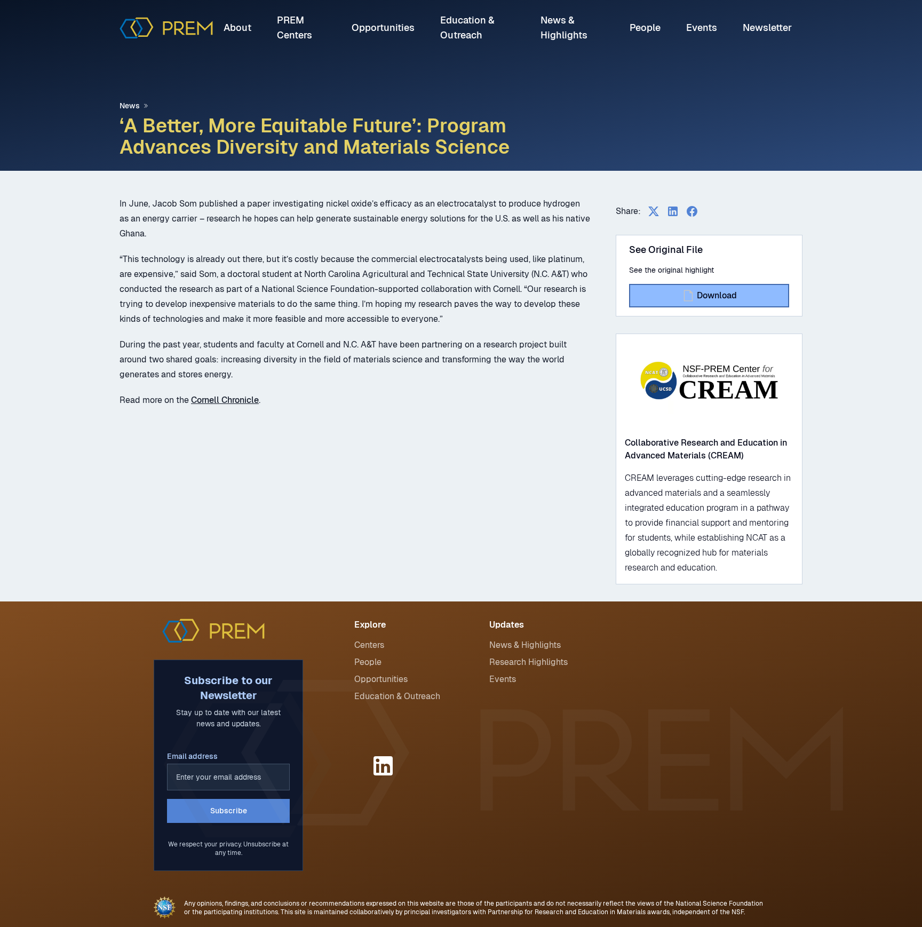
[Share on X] (653, 211)
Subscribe (228, 810)
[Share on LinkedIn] (672, 211)
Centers (369, 645)
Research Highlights (528, 662)
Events (701, 27)
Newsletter (767, 27)
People (645, 27)
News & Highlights (525, 645)
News (130, 105)
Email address (192, 756)
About (237, 27)
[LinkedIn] (384, 766)
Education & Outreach (397, 696)
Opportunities (383, 27)
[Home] (166, 28)
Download (717, 295)
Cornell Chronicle (225, 400)
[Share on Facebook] (692, 211)
